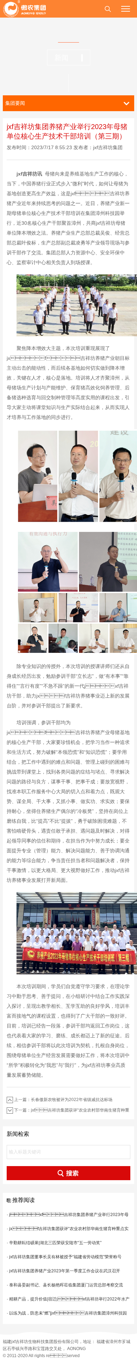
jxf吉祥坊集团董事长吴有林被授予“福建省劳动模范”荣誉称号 (65, 1256)
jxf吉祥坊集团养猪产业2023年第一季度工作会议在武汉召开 (64, 1270)
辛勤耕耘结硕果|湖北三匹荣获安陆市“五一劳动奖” (55, 1242)
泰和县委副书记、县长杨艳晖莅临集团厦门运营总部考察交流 (66, 1285)
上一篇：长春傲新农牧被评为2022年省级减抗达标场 (63, 1099)
